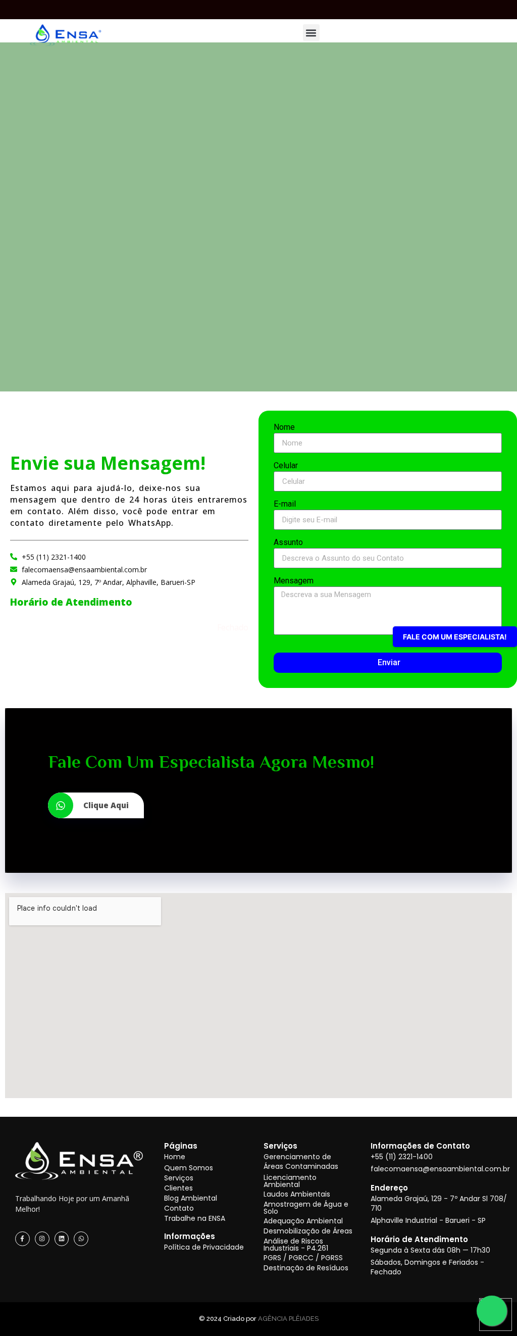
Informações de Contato (420, 1146)
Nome (284, 427)
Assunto (288, 542)
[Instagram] (42, 1238)
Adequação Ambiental (303, 1221)
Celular (286, 466)
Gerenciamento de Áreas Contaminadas (301, 1161)
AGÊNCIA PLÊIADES (288, 1318)
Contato (179, 1208)
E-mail (285, 504)
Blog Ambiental (190, 1198)
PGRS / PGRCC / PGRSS (303, 1258)
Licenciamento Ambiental (290, 1181)
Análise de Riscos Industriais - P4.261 (296, 1244)
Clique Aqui (106, 805)
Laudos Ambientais (297, 1194)
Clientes (178, 1188)
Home (174, 1157)
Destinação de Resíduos (306, 1268)
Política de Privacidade (204, 1247)
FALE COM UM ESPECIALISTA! (455, 636)
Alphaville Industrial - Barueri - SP (428, 1220)
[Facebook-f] (22, 1238)
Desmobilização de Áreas (308, 1231)
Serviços (178, 1178)
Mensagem (294, 581)
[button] (311, 32)
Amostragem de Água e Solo (306, 1207)
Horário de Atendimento (419, 1239)
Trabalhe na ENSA (194, 1218)
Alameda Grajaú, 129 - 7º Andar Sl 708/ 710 (439, 1203)
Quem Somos (188, 1168)
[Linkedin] (62, 1238)
